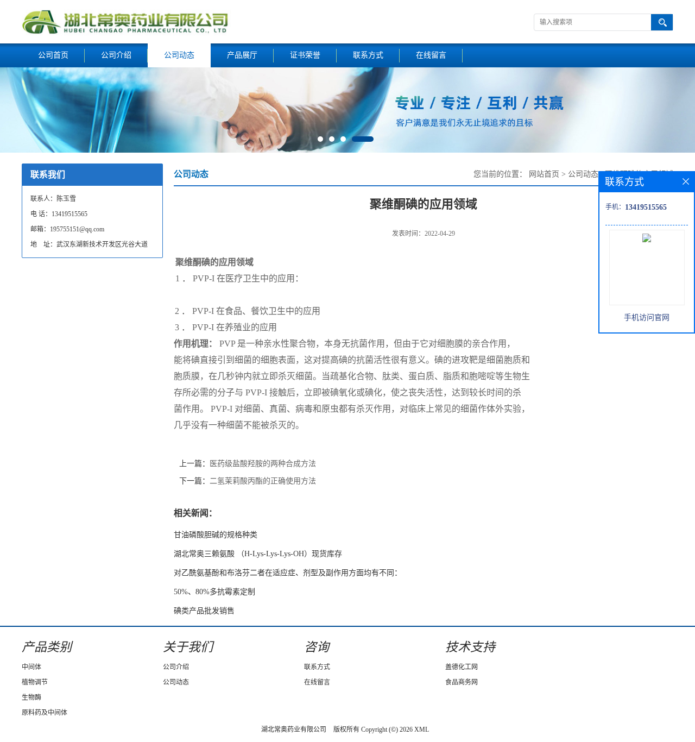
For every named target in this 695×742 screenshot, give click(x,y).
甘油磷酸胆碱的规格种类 (215, 535)
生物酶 (31, 697)
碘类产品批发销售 (204, 611)
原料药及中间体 (44, 712)
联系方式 (368, 55)
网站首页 (544, 174)
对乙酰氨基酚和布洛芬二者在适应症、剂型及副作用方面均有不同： (288, 573)
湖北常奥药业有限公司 (293, 729)
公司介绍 (116, 55)
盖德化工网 (461, 667)
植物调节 (35, 682)
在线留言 (431, 55)
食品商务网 (461, 682)
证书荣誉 (305, 55)
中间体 (31, 667)
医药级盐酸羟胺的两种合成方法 (263, 464)
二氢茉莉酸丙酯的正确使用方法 (263, 481)
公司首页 (53, 55)
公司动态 (179, 55)
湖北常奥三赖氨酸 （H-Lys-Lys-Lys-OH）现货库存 (258, 554)
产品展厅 (242, 55)
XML (421, 729)
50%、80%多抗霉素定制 (214, 592)
